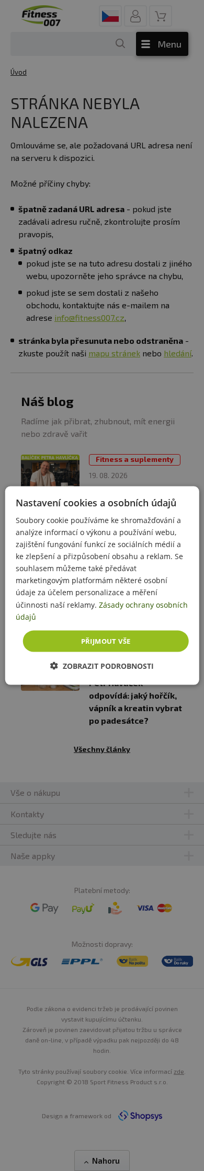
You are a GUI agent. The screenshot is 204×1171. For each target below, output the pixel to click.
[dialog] (102, 585)
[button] (102, 666)
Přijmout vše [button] (106, 640)
